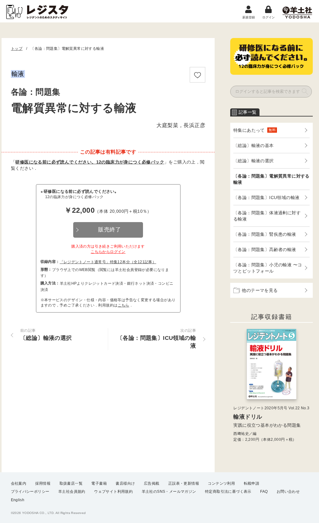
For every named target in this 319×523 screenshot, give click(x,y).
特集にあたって (254, 130)
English (18, 500)
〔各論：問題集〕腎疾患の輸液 (264, 234)
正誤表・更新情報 (183, 483)
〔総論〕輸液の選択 (253, 160)
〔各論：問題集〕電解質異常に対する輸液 (271, 179)
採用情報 (43, 483)
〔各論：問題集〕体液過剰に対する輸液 (267, 215)
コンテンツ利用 (221, 483)
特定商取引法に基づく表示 (228, 491)
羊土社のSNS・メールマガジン (169, 491)
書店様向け (125, 483)
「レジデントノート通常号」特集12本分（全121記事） (108, 262)
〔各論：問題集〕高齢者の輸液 (264, 249)
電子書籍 (99, 483)
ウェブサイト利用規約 (113, 491)
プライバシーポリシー (30, 491)
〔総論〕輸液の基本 (253, 145)
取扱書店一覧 (71, 483)
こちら (123, 305)
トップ (16, 48)
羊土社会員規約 (71, 491)
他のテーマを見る (260, 290)
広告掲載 (152, 483)
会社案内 (18, 483)
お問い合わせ (288, 491)
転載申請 (251, 483)
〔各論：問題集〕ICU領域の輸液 (266, 197)
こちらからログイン (108, 252)
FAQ (264, 491)
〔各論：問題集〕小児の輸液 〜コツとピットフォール (267, 267)
